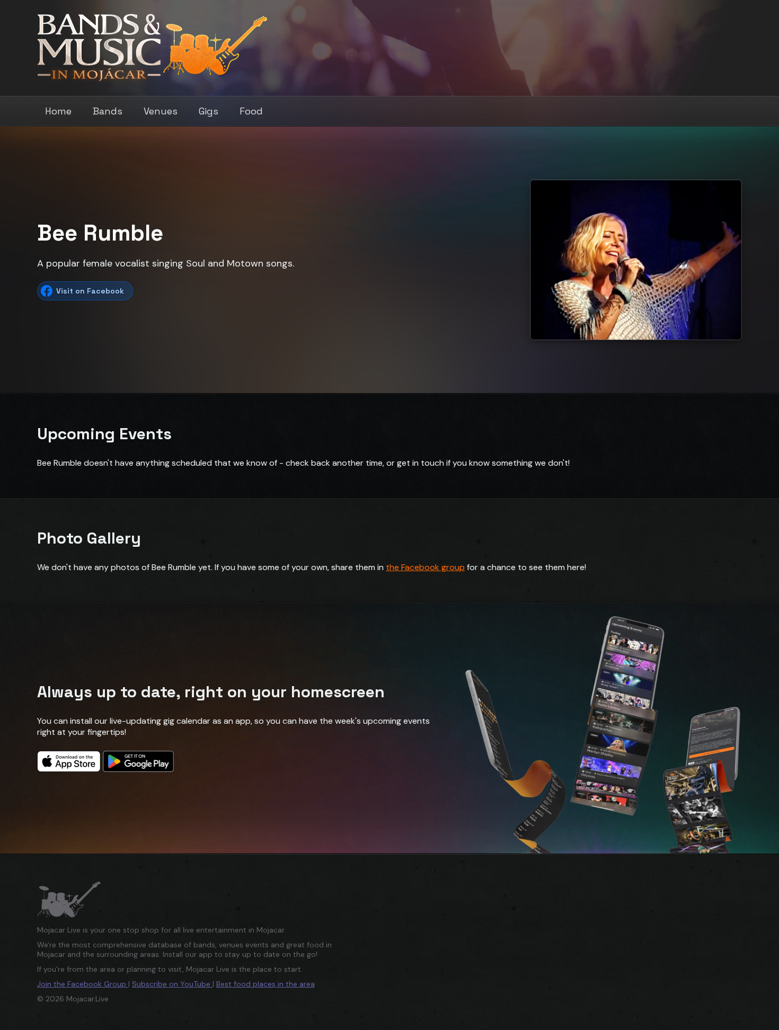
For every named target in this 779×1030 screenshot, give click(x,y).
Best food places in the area (265, 984)
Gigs (208, 111)
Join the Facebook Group (82, 984)
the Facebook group (425, 567)
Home (58, 111)
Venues (161, 111)
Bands (107, 111)
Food (251, 111)
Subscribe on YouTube (172, 984)
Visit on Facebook (90, 291)
